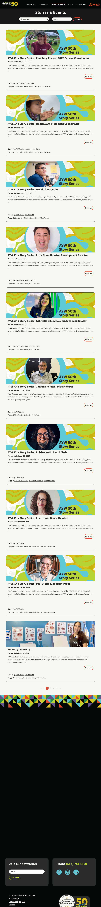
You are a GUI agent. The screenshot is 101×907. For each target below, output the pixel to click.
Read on (88, 76)
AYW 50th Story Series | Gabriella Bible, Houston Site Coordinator (47, 321)
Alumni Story (34, 86)
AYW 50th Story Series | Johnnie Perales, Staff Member (40, 386)
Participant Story (29, 678)
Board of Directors (36, 481)
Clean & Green (30, 280)
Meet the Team (45, 86)
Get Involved (80, 5)
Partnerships (14, 898)
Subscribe (15, 877)
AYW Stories (19, 83)
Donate (94, 4)
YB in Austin (44, 218)
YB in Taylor (41, 678)
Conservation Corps (32, 149)
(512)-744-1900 (76, 864)
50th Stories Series (21, 86)
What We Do (43, 5)
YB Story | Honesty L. (20, 649)
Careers (12, 904)
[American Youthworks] (9, 4)
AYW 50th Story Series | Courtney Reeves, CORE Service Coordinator (48, 58)
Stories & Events (58, 5)
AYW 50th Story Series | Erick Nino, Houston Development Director (48, 255)
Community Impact (17, 901)
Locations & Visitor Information (22, 895)
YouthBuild (29, 83)
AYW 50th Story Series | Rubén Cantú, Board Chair (37, 452)
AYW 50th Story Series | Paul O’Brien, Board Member (39, 583)
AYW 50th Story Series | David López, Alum (33, 189)
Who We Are (31, 5)
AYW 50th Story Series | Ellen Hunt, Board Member (38, 518)
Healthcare (18, 678)
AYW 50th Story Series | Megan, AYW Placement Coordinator (43, 124)
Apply (70, 5)
